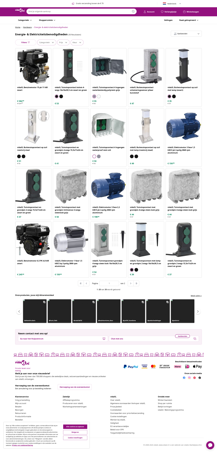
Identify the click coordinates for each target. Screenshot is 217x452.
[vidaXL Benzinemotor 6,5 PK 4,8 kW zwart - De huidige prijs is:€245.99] (33, 240)
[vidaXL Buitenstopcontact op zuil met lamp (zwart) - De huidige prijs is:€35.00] (184, 66)
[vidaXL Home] (20, 10)
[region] (47, 435)
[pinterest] (194, 378)
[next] (131, 283)
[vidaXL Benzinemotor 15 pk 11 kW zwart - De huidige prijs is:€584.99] (33, 66)
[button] (35, 311)
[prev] (86, 283)
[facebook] (184, 378)
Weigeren (75, 432)
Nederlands (171, 4)
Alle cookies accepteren (75, 427)
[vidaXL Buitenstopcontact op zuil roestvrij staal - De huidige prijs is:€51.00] (33, 126)
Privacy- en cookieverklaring (22, 445)
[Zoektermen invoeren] (133, 11)
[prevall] (81, 283)
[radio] (56, 96)
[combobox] (81, 11)
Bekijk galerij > (196, 296)
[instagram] (189, 378)
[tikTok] (200, 378)
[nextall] (136, 283)
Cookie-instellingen (118, 416)
